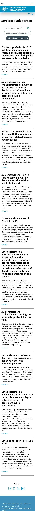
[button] (32, 3)
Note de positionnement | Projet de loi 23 (15, 220)
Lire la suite (4, 74)
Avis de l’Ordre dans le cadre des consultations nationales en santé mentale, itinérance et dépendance (17, 135)
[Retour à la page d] (18, 9)
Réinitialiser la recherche (16, 38)
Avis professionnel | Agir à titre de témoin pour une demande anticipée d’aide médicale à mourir (15, 179)
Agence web (22, 508)
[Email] (23, 489)
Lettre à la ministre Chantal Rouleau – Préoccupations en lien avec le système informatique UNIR (16, 359)
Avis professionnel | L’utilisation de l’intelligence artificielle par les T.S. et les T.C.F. (16, 316)
